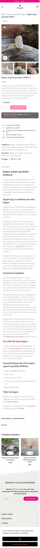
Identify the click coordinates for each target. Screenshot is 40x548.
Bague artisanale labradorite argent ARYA (29, 460)
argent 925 (20, 246)
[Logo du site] (20, 7)
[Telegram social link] (19, 159)
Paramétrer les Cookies (20, 544)
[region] (20, 537)
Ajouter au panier (18, 107)
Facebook (20, 408)
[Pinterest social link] (14, 159)
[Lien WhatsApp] (17, 159)
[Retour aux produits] (5, 21)
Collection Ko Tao (21, 150)
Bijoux (3, 14)
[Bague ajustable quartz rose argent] (10, 447)
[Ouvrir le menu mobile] (2, 7)
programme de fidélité (10, 116)
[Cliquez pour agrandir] (5, 58)
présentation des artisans (14, 336)
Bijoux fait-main (15, 156)
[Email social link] (12, 159)
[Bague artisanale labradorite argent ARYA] (30, 447)
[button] (3, 43)
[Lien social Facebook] (10, 159)
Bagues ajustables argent (16, 14)
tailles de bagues (12, 401)
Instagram (31, 406)
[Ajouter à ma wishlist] (4, 27)
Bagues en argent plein (18, 153)
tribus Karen (16, 348)
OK (20, 539)
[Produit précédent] (2, 21)
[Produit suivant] (7, 21)
